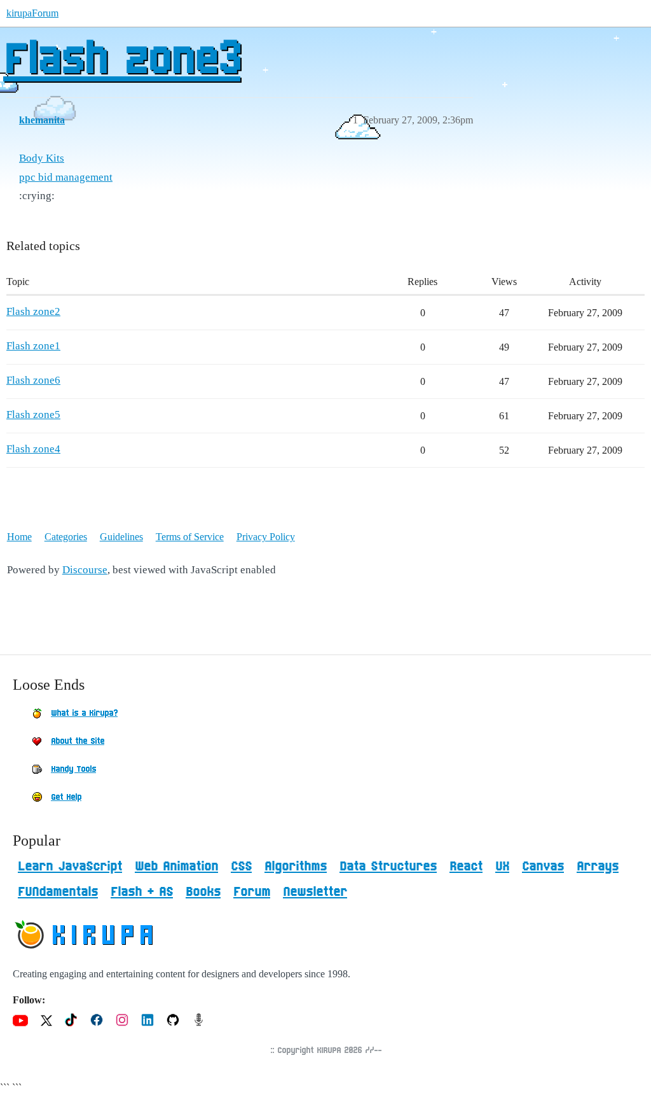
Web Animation (176, 866)
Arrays (598, 866)
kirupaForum (32, 13)
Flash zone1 (33, 346)
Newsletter (315, 892)
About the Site (77, 741)
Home (19, 536)
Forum (251, 892)
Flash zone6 (33, 380)
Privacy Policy (265, 536)
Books (203, 892)
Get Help (66, 797)
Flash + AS (142, 892)
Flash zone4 (33, 449)
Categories (66, 536)
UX (502, 866)
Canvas (543, 866)
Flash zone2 (33, 311)
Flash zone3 (121, 60)
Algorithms (295, 866)
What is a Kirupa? (84, 713)
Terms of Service (190, 536)
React (466, 866)
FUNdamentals (58, 892)
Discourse (84, 570)
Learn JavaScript (70, 866)
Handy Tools (73, 769)
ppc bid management (66, 177)
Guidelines (121, 536)
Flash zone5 (33, 414)
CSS (241, 866)
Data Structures (388, 866)
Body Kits (41, 158)
